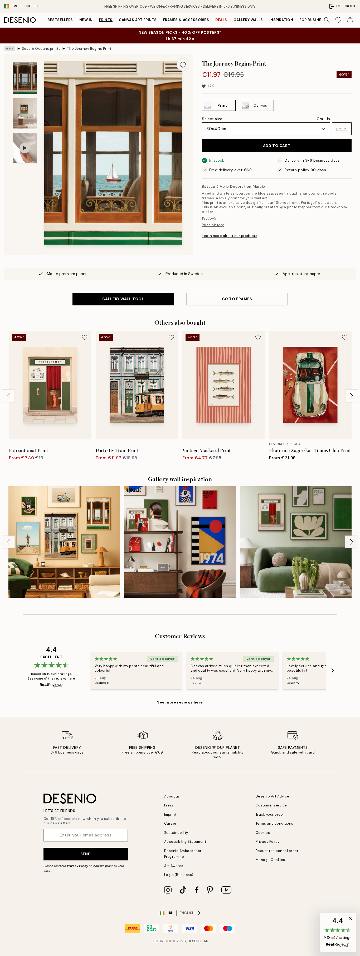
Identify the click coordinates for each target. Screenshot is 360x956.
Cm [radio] (320, 119)
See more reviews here (180, 702)
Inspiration (281, 20)
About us (172, 796)
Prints (106, 20)
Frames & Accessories (186, 20)
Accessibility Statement (185, 841)
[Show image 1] (25, 78)
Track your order (270, 814)
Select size (212, 118)
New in (86, 20)
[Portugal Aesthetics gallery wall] (64, 542)
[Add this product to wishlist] (183, 64)
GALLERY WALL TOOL (123, 298)
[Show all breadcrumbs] (9, 48)
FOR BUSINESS (312, 20)
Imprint (170, 814)
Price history (213, 225)
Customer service (271, 805)
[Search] (327, 20)
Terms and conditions (274, 823)
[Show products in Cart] (350, 20)
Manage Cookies (270, 860)
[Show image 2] (25, 113)
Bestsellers (60, 20)
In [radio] (328, 119)
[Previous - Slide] (8, 395)
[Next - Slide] (351, 395)
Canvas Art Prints (138, 20)
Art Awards (173, 866)
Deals (221, 20)
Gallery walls (248, 20)
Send (85, 853)
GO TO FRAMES (237, 298)
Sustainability (176, 832)
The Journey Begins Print (89, 48)
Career (170, 823)
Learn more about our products (229, 236)
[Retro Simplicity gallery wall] (180, 542)
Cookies (263, 832)
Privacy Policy (77, 866)
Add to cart (276, 145)
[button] (342, 128)
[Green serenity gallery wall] (296, 542)
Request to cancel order (277, 851)
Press (169, 805)
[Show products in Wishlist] (338, 20)
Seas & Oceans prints (41, 48)
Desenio (195, 941)
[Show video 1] (25, 148)
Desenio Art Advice (272, 796)
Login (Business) (178, 875)
